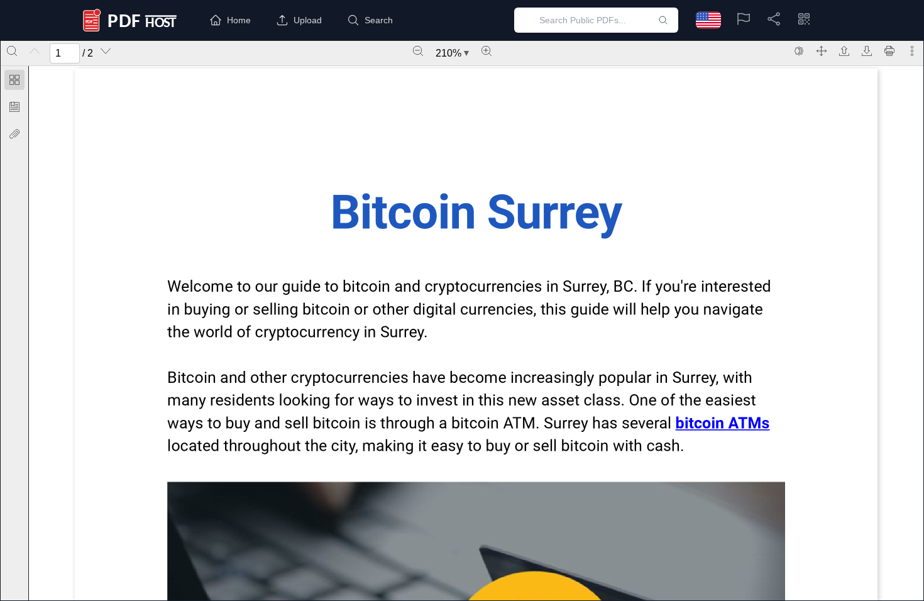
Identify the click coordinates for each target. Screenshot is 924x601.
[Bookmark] (14, 107)
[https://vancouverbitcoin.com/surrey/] (722, 423)
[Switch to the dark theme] (799, 51)
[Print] (889, 51)
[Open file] (844, 51)
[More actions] (912, 51)
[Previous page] (35, 51)
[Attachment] (14, 134)
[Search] (12, 51)
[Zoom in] (486, 51)
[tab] (14, 82)
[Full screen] (821, 51)
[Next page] (106, 51)
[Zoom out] (418, 51)
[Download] (867, 51)
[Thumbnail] (14, 80)
